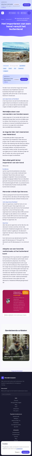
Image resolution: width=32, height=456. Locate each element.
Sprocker (16, 426)
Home (2, 19)
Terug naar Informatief (16, 371)
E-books (16, 436)
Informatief (9, 19)
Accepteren (25, 452)
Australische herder (16, 424)
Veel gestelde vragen (16, 402)
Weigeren (17, 452)
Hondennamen (16, 434)
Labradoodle (16, 416)
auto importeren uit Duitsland (11, 99)
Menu (24, 13)
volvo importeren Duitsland (10, 202)
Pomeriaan (16, 422)
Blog (16, 404)
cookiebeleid (19, 448)
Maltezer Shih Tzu (16, 420)
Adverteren (26, 5)
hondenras (5, 169)
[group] (16, 347)
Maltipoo (16, 418)
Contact (16, 400)
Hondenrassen (16, 432)
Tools (16, 406)
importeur (5, 223)
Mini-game (16, 411)
